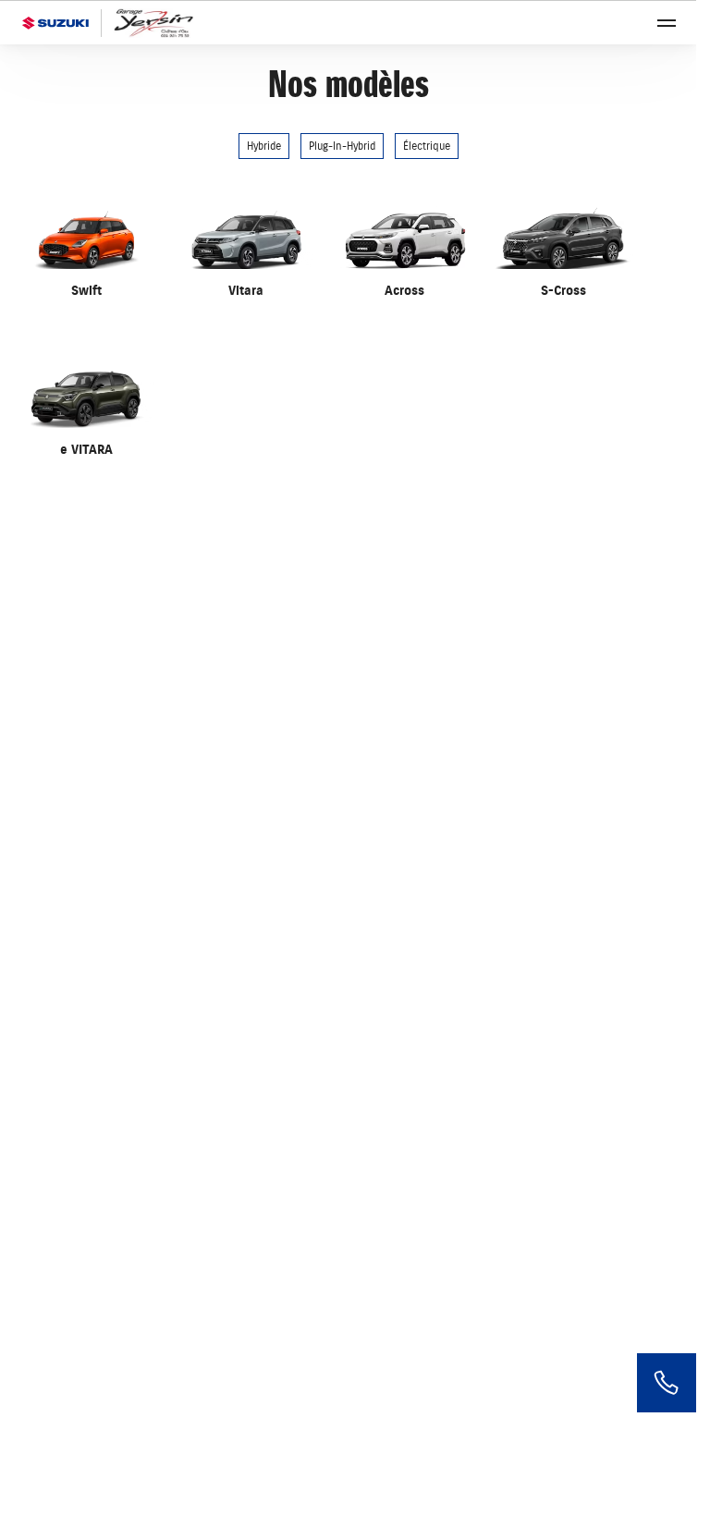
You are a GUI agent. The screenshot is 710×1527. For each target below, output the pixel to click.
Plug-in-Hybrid (342, 146)
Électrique (426, 146)
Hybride (264, 146)
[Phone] (666, 1382)
